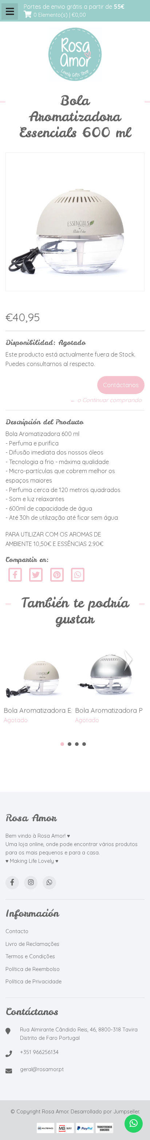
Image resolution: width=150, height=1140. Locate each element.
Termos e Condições (30, 956)
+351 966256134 (39, 1052)
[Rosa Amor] (75, 54)
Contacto (16, 931)
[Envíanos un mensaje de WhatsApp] (134, 1124)
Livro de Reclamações (32, 944)
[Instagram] (31, 882)
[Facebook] (15, 574)
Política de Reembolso (32, 969)
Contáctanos (121, 385)
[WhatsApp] (49, 882)
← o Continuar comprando (106, 400)
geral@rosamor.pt (42, 1069)
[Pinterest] (57, 574)
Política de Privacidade (33, 981)
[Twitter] (36, 574)
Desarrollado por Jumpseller (105, 1111)
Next (129, 660)
